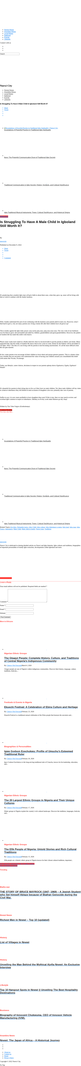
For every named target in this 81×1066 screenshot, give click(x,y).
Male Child (17, 529)
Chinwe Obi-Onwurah (14, 665)
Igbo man (73, 527)
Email (2, 609)
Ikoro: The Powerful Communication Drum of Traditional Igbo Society (29, 157)
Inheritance (9, 529)
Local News (8, 33)
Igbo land (66, 527)
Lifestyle (7, 39)
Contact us (7, 1054)
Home (6, 1056)
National (7, 35)
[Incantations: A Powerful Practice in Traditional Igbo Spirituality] (36, 128)
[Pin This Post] (42, 114)
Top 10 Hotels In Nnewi (8, 866)
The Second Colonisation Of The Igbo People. (17, 864)
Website (2, 613)
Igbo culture (41, 527)
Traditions (48, 529)
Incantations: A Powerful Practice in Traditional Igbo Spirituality (27, 130)
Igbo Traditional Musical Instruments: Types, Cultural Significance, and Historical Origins (37, 212)
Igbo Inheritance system (54, 527)
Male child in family (28, 529)
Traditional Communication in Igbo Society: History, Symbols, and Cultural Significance (36, 185)
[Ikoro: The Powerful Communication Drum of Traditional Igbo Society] (30, 155)
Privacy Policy (9, 1058)
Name (2, 605)
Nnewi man (40, 529)
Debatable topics (22, 527)
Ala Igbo (13, 527)
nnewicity (3, 241)
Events (6, 37)
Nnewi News (9, 30)
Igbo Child (32, 527)
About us (7, 1052)
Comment (4, 602)
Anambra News (10, 32)
